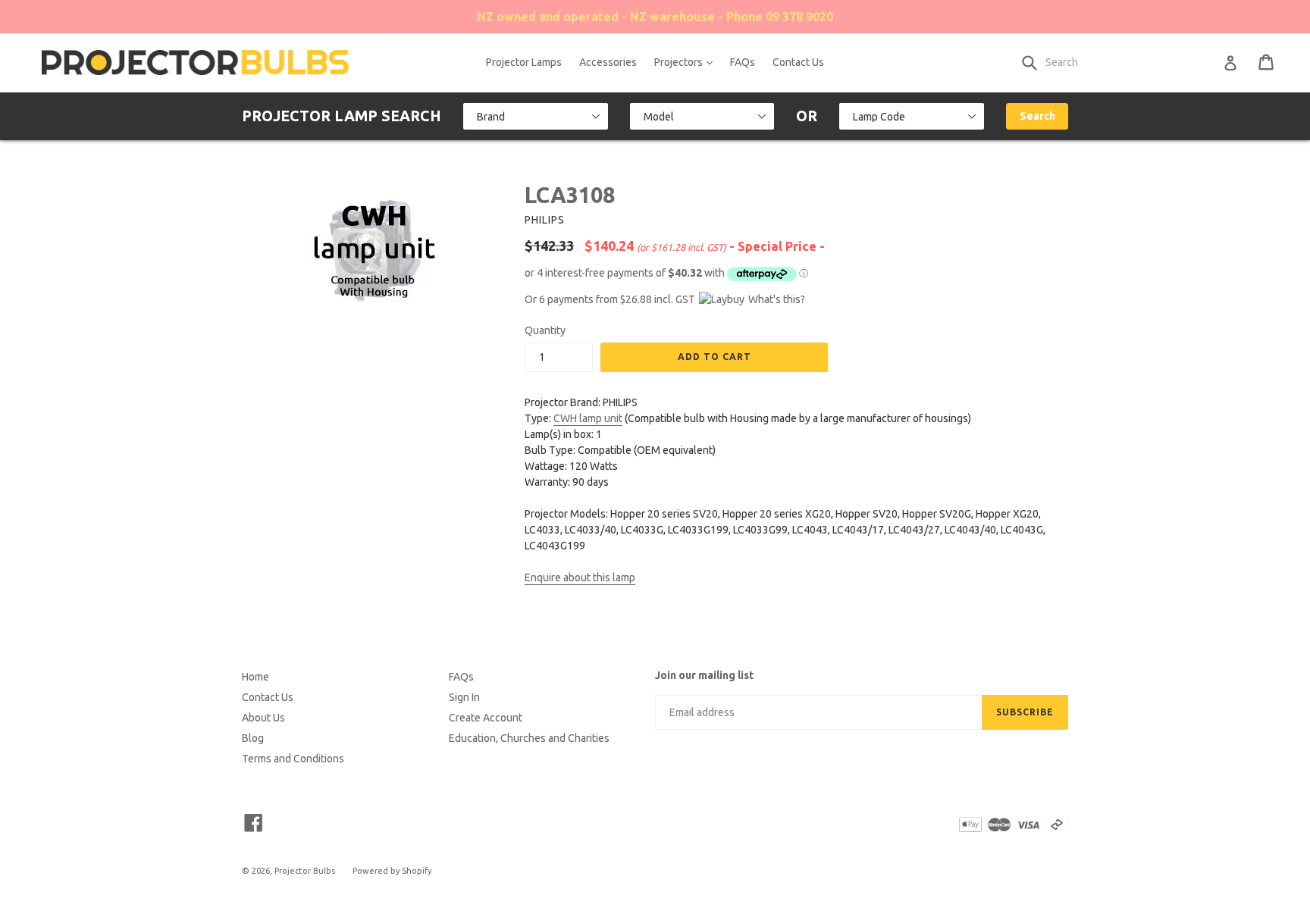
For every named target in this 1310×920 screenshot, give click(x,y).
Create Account (485, 718)
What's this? (776, 299)
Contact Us (798, 62)
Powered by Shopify (392, 870)
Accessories (608, 62)
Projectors (687, 61)
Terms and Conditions (293, 759)
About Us (263, 718)
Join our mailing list (704, 675)
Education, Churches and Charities (529, 738)
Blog (253, 738)
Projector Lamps (524, 62)
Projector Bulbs (304, 870)
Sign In (464, 697)
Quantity (545, 330)
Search (1037, 116)
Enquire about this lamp (580, 577)
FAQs (742, 62)
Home (255, 677)
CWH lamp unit (587, 418)
